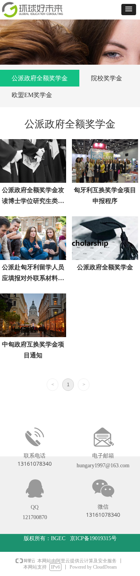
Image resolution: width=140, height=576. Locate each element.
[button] (128, 9)
